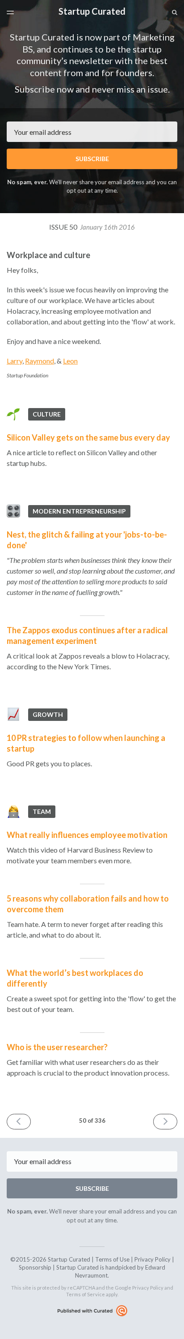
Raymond (39, 360)
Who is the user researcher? (57, 1047)
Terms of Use (112, 1259)
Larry (14, 360)
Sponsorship (35, 1267)
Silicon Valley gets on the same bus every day (88, 437)
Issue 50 (92, 226)
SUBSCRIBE (92, 158)
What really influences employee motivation (87, 835)
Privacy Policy (152, 1259)
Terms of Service (85, 1294)
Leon (70, 360)
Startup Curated (92, 11)
